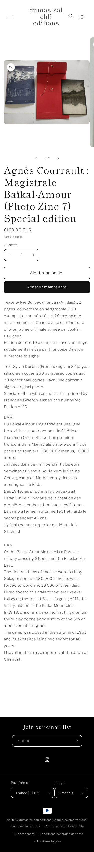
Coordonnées (25, 834)
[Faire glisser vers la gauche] (36, 158)
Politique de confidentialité (64, 826)
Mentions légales (49, 841)
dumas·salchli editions (35, 820)
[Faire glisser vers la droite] (58, 158)
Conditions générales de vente (61, 834)
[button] (10, 16)
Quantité (11, 245)
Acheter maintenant (47, 287)
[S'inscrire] (76, 741)
